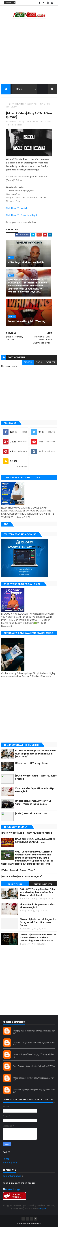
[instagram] (52, 2)
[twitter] (43, 2)
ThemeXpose (34, 1223)
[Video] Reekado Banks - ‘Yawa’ (32, 813)
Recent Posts (15, 884)
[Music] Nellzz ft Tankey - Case (31, 763)
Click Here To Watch (17, 208)
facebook (50, 362)
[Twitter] (31, 1219)
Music (15, 104)
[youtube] (48, 2)
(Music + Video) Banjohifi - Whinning (26, 321)
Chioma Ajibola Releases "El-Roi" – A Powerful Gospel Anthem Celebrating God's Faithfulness (38, 937)
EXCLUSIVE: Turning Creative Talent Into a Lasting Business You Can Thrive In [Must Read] (35, 753)
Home (8, 104)
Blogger (43, 1208)
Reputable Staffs (43, 884)
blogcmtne (18, 1028)
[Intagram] (27, 1219)
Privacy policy (10, 1162)
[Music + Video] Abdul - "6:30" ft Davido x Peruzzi (36, 777)
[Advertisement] (29, 52)
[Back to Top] (35, 1219)
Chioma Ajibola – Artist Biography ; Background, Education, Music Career (38, 922)
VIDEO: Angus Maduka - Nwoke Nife (26, 262)
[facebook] (39, 2)
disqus (39, 362)
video (21, 104)
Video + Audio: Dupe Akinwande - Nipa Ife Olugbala (35, 790)
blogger (28, 362)
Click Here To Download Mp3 (21, 214)
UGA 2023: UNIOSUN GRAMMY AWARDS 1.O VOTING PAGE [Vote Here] (35, 841)
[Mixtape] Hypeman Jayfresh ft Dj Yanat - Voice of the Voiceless (33, 802)
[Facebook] (23, 1219)
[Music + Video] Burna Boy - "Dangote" (21, 876)
